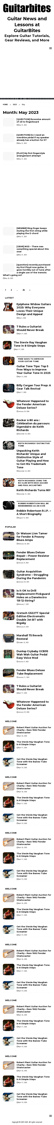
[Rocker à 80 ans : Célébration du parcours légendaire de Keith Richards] (8, 423)
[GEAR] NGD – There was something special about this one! (33, 249)
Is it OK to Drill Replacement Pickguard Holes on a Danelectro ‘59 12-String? (33, 595)
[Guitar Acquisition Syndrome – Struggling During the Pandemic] (8, 574)
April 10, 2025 (22, 768)
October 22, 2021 (23, 642)
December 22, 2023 (24, 471)
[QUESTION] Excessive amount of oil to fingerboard (33, 120)
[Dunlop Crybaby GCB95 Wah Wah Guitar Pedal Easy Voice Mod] (8, 654)
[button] (50, 48)
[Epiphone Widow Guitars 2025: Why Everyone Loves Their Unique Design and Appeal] (8, 307)
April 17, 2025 (22, 334)
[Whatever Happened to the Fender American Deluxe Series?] (8, 404)
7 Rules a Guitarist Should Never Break (30, 328)
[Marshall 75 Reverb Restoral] (8, 638)
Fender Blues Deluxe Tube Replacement (31, 672)
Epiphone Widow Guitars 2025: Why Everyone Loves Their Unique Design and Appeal (34, 309)
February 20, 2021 (24, 544)
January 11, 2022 (23, 677)
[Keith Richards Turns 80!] (8, 482)
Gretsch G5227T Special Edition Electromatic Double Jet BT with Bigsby (33, 618)
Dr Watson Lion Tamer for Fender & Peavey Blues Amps (32, 537)
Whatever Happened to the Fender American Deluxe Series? (33, 404)
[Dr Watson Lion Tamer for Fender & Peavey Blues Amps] (8, 536)
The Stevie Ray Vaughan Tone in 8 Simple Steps (30, 344)
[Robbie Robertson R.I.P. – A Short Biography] (8, 505)
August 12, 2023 (23, 518)
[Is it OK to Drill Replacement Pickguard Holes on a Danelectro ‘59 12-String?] (8, 593)
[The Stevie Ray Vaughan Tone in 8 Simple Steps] (7, 345)
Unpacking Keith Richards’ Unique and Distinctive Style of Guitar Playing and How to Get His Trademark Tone (33, 455)
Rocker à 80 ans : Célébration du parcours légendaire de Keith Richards (33, 425)
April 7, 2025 (22, 392)
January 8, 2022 (23, 563)
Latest (9, 298)
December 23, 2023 (24, 434)
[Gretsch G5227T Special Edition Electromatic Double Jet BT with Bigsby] (8, 615)
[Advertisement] (27, 75)
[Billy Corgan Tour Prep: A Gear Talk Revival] (8, 388)
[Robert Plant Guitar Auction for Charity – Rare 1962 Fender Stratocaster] (8, 730)
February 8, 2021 (23, 627)
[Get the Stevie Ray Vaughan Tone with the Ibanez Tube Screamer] (8, 762)
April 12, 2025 (22, 377)
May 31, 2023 (22, 125)
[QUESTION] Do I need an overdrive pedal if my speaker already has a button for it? (33, 137)
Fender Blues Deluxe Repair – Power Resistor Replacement (33, 556)
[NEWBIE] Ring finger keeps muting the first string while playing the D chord (32, 231)
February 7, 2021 (23, 604)
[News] (8, 122)
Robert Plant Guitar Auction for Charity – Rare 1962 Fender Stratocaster (34, 730)
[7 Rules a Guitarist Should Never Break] (8, 329)
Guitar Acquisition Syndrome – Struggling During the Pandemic (32, 575)
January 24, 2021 (23, 582)
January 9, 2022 (23, 662)
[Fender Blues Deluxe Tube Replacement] (8, 673)
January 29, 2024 (23, 411)
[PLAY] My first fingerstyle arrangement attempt (31, 154)
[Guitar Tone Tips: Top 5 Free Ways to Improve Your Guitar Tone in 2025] (8, 361)
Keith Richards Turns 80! (33, 485)
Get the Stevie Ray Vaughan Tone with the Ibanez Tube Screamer (32, 762)
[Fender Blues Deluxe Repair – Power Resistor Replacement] (8, 555)
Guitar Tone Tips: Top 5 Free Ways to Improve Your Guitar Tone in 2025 (33, 366)
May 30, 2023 (8, 278)
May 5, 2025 (22, 318)
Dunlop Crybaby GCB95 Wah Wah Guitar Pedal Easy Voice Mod (32, 655)
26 (24, 290)
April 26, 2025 (22, 736)
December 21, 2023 (24, 494)
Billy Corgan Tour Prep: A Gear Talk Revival (34, 387)
